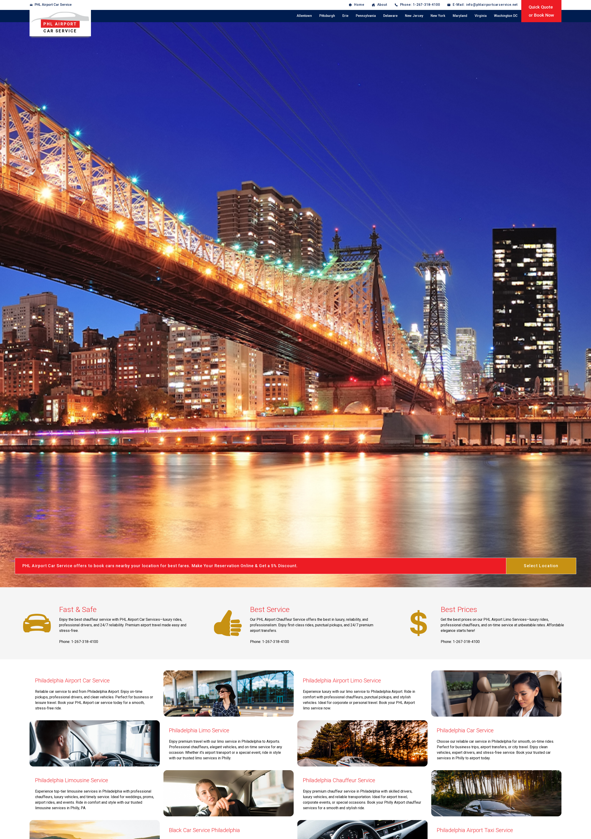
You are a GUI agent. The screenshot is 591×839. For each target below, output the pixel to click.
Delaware (390, 16)
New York (438, 16)
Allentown (304, 16)
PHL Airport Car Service (53, 5)
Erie (345, 16)
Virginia (481, 16)
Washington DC (506, 16)
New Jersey (414, 16)
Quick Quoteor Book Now (541, 11)
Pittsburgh (327, 16)
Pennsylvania (366, 16)
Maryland (460, 16)
